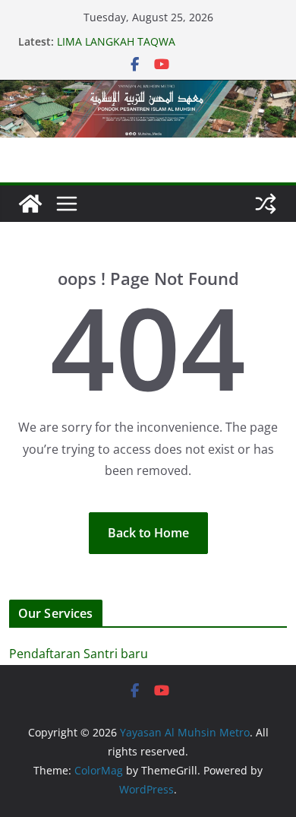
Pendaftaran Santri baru (78, 653)
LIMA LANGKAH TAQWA (116, 41)
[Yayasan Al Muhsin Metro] (148, 90)
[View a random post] (265, 203)
